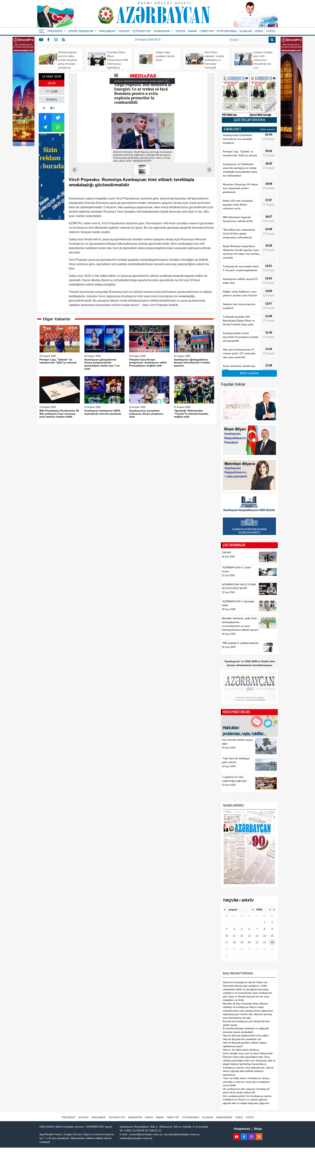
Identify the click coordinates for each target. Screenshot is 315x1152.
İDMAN (192, 31)
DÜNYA (180, 31)
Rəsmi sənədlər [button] (81, 31)
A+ (52, 108)
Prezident (68, 1117)
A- (44, 108)
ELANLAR (246, 31)
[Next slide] (209, 170)
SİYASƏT (124, 31)
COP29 (270, 31)
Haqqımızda (242, 1128)
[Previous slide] (74, 170)
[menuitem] (142, 169)
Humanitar (135, 1117)
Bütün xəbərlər (267, 129)
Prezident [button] (55, 31)
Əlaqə (258, 1128)
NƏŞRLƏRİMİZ (224, 1117)
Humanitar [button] (162, 31)
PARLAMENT (107, 31)
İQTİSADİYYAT (142, 31)
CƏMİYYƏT (207, 31)
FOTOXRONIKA (227, 31)
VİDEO (259, 31)
